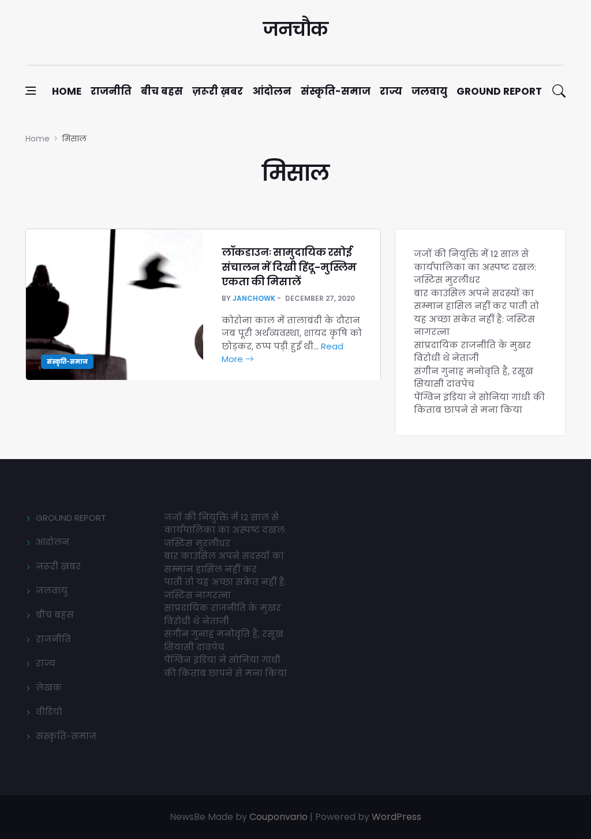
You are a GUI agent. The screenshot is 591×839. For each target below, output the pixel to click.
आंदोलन (271, 91)
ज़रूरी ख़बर (217, 91)
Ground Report (499, 91)
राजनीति (111, 91)
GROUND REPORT (71, 518)
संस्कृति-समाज (336, 91)
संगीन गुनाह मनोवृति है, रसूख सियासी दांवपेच (473, 377)
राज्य (391, 91)
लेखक (49, 687)
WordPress (396, 816)
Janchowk (254, 298)
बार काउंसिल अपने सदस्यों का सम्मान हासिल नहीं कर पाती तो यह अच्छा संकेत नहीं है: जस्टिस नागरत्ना (476, 312)
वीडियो (49, 712)
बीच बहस (162, 91)
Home (66, 91)
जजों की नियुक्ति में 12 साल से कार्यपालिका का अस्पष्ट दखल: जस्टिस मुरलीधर (475, 267)
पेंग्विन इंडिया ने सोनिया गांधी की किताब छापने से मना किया (479, 403)
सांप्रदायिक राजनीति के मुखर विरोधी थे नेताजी (472, 351)
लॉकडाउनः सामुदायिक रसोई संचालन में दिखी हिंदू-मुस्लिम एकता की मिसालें (289, 266)
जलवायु (429, 91)
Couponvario (278, 816)
